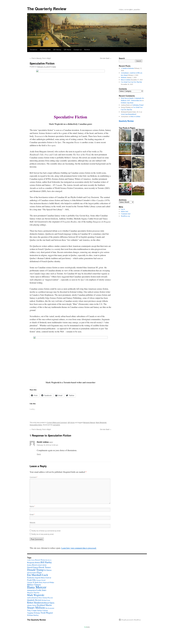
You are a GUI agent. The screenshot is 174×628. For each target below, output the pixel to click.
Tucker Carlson (42, 610)
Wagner (49, 612)
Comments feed (125, 214)
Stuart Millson (36, 607)
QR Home (67, 49)
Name (32, 506)
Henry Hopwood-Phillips (46, 582)
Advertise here (45, 49)
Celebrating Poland (137, 105)
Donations (33, 49)
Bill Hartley (46, 562)
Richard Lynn (46, 600)
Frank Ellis (31, 580)
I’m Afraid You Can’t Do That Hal (131, 82)
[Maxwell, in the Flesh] (138, 189)
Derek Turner (45, 567)
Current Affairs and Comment (57, 422)
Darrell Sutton (32, 567)
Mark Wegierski (101, 422)
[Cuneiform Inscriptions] (138, 175)
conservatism (41, 565)
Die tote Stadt (105, 58)
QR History (57, 49)
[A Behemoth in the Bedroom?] (125, 189)
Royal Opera (49, 602)
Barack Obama (40, 560)
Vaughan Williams (33, 613)
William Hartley (33, 615)
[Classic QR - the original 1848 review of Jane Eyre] (138, 148)
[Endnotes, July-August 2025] (138, 135)
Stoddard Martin (44, 605)
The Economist (49, 608)
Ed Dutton (47, 570)
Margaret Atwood (89, 422)
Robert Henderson (35, 602)
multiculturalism (32, 598)
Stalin (34, 605)
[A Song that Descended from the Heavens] (125, 148)
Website (32, 522)
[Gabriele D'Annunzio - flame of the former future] (125, 175)
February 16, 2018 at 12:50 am (47, 445)
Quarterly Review (126, 121)
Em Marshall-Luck (37, 575)
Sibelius (29, 605)
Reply (39, 454)
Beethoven (48, 560)
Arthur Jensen (31, 560)
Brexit (34, 565)
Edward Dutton (31, 573)
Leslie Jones (41, 590)
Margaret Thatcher (33, 593)
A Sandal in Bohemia (127, 68)
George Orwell (40, 580)
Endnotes (123, 77)
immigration (31, 590)
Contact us (78, 49)
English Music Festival (43, 577)
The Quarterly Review (46, 8)
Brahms (29, 565)
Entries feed (124, 211)
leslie (54, 66)
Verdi (43, 612)
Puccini (50, 597)
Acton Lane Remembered (128, 114)
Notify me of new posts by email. (43, 534)
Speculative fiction (36, 425)
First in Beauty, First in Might (40, 58)
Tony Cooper (32, 610)
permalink (56, 425)
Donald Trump (35, 570)
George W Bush (32, 582)
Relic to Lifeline (125, 80)
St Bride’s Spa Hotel (127, 103)
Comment (33, 477)
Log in (123, 209)
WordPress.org (125, 216)
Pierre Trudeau (43, 598)
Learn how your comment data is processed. (78, 548)
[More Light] (125, 162)
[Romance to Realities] (138, 162)
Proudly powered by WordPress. (131, 620)
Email (32, 514)
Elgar (39, 572)
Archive (87, 49)
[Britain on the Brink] (125, 135)
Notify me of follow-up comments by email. (46, 531)
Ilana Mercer (36, 587)
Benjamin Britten (33, 562)
